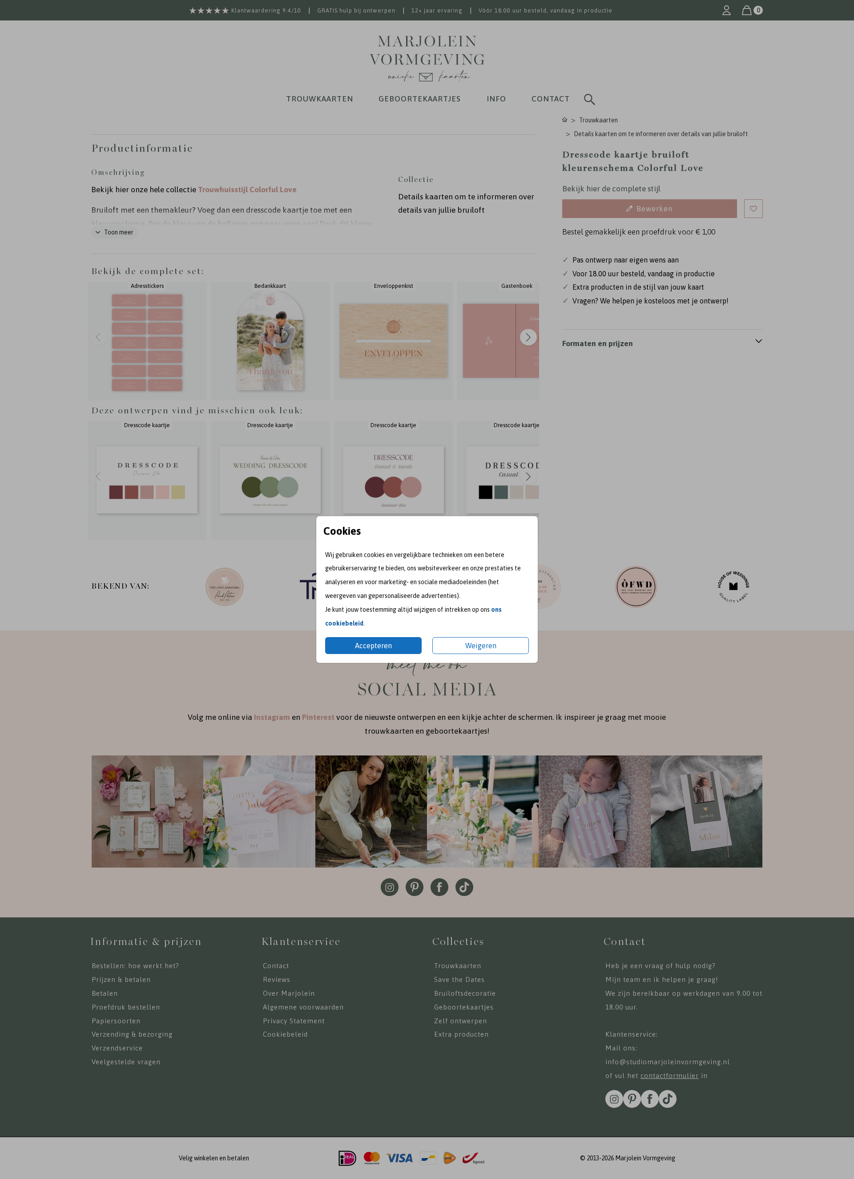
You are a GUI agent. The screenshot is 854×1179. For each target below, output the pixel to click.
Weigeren (480, 646)
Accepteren (373, 646)
